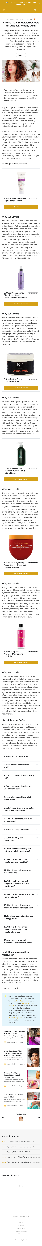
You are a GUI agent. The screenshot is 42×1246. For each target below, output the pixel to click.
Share (20, 55)
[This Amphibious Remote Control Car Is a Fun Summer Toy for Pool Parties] (21, 1141)
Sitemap (21, 1234)
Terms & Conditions (21, 1231)
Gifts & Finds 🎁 (29, 19)
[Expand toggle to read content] (37, 756)
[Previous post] (3, 1117)
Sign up (21, 1223)
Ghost (25, 1240)
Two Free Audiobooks (20, 1001)
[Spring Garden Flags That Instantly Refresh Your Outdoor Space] (21, 1146)
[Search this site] (35, 10)
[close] (39, 3)
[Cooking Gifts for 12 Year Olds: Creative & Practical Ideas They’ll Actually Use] (21, 1152)
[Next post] (39, 1117)
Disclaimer (21, 1225)
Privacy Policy (21, 1228)
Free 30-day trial (15, 1017)
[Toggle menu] (38, 10)
